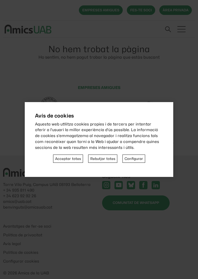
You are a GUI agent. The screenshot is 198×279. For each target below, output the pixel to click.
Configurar (134, 159)
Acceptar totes (68, 159)
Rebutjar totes (102, 159)
